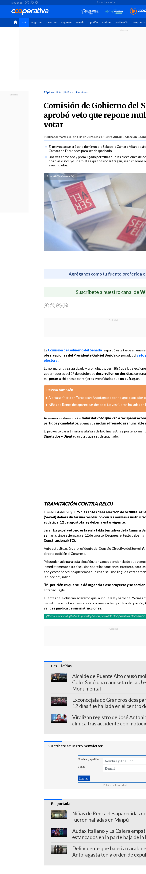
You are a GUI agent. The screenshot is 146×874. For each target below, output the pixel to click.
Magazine (36, 22)
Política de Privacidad (115, 785)
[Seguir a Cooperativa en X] (32, 2)
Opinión (93, 22)
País (24, 22)
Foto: (49, 176)
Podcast (106, 22)
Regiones (66, 22)
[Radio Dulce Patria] (90, 11)
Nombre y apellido (88, 759)
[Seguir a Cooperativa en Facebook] (27, 2)
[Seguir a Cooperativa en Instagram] (36, 2)
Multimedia (121, 22)
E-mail (81, 766)
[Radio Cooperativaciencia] (114, 11)
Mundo (80, 22)
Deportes (51, 22)
